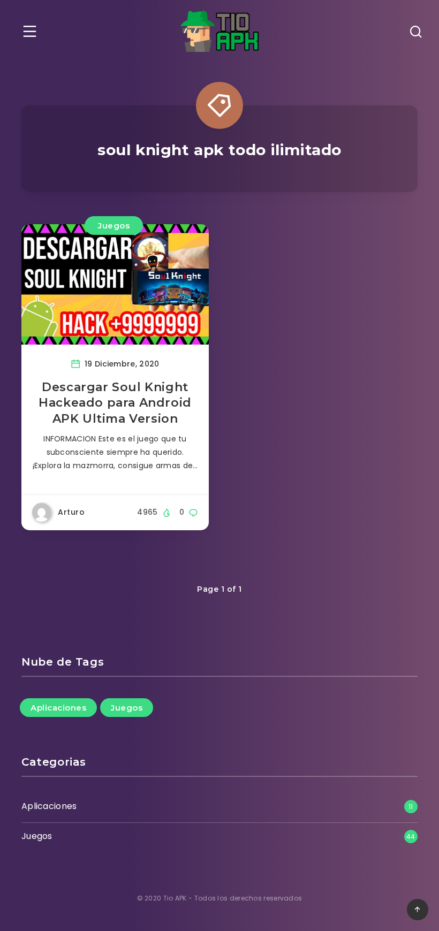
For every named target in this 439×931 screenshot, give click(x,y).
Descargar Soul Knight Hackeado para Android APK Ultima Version (115, 403)
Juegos (114, 225)
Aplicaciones (58, 708)
